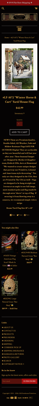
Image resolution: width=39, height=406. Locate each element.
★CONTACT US (9, 330)
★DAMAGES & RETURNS (13, 354)
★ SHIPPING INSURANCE (13, 350)
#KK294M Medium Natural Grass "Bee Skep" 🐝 (29, 256)
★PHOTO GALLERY (10, 357)
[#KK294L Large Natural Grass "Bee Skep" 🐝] (10, 285)
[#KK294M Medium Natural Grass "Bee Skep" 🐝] (29, 240)
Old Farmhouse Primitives (27, 393)
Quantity (19, 120)
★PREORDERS (8, 337)
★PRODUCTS (8, 334)
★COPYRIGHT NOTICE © (13, 364)
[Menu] (19, 29)
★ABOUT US (7, 327)
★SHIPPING (7, 344)
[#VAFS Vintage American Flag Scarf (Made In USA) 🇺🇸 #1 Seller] (10, 242)
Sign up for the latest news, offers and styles (19, 375)
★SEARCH (6, 360)
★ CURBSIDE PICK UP (11, 347)
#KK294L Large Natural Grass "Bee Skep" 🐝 (9, 302)
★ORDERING (8, 340)
